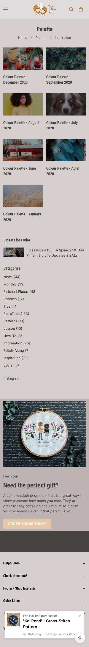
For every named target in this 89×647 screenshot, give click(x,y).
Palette (41, 38)
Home (22, 38)
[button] (81, 9)
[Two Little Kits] (44, 9)
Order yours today (27, 524)
